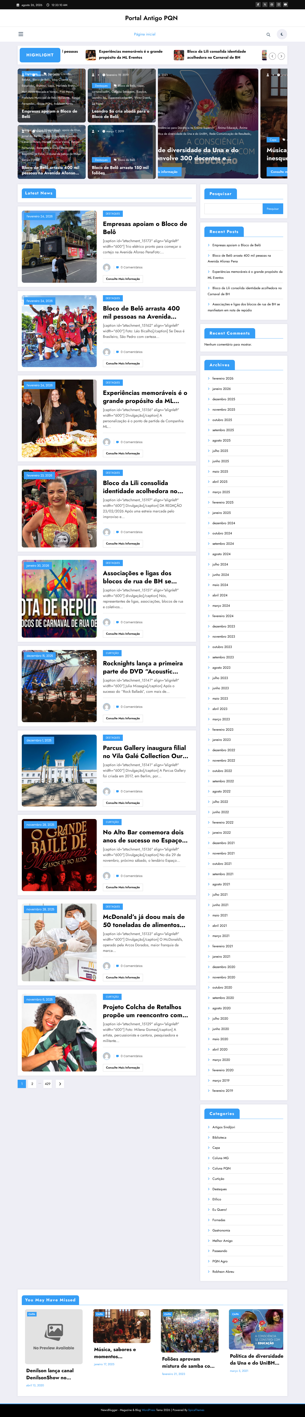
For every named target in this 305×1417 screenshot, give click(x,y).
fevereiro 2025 (222, 502)
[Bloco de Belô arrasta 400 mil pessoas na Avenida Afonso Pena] (59, 330)
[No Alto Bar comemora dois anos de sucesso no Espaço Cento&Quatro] (59, 854)
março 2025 (221, 492)
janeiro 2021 (221, 956)
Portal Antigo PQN (151, 17)
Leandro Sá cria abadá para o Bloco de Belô (120, 114)
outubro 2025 (222, 419)
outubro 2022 (222, 770)
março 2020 (221, 1059)
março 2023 (221, 719)
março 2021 (220, 935)
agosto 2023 (221, 667)
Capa (170, 140)
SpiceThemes (196, 1410)
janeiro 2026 (221, 388)
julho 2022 (220, 801)
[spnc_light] (282, 34)
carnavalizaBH (100, 92)
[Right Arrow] (281, 56)
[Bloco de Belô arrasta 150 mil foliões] (120, 151)
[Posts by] (24, 75)
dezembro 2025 (223, 399)
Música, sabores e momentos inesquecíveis (112, 1353)
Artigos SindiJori (223, 1127)
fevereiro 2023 (222, 729)
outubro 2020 (222, 987)
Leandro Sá (99, 98)
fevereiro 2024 (222, 616)
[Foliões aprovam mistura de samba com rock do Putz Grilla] (222, 123)
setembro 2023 (223, 657)
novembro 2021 (223, 853)
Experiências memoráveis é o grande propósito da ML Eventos (73, 54)
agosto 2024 (221, 554)
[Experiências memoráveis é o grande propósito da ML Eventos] (59, 418)
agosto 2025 (221, 440)
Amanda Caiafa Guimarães (201, 140)
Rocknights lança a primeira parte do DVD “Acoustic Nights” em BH (143, 667)
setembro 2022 (223, 781)
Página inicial (144, 34)
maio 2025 (220, 471)
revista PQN (44, 104)
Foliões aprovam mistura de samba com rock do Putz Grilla (221, 154)
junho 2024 (220, 574)
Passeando (219, 1250)
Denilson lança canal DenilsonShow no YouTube (46, 1374)
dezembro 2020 (223, 966)
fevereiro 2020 (223, 1070)
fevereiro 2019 (222, 1090)
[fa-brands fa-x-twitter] (264, 4)
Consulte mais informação (187, 171)
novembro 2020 (223, 977)
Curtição (112, 653)
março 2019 (220, 1080)
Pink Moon (66, 92)
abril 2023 (219, 708)
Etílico (216, 1199)
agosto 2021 (221, 884)
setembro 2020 (223, 997)
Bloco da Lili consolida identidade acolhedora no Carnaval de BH (158, 54)
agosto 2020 (221, 1008)
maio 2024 (220, 584)
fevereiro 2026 (222, 378)
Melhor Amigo (222, 1240)
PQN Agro (220, 1261)
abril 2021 (219, 925)
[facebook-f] (258, 4)
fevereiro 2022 (222, 822)
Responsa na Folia (33, 154)
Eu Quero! (219, 1209)
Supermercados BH (120, 98)
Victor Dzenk (142, 98)
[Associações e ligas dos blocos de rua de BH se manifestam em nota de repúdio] (59, 598)
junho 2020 (220, 1028)
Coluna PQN (221, 1168)
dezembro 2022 (223, 750)
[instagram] (278, 4)
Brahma (41, 86)
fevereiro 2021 (222, 946)
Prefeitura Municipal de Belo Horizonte (46, 98)
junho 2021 (220, 905)
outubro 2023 (222, 646)
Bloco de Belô (126, 86)
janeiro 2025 (221, 512)
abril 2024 (219, 595)
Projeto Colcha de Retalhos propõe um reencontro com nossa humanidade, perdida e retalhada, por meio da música (146, 1011)
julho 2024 (220, 564)
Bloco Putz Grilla (230, 140)
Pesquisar (221, 194)
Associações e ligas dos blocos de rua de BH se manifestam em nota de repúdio (250, 55)
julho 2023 (220, 678)
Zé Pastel (97, 104)
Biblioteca (219, 1137)
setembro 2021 (222, 874)
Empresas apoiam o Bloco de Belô (49, 114)
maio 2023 (220, 698)
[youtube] (285, 4)
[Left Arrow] (272, 56)
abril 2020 (220, 1049)
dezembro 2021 (223, 843)
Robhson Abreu (63, 104)
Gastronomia (221, 1230)
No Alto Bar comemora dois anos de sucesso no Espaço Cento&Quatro (143, 836)
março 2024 (221, 605)
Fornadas (218, 1220)
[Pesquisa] (268, 35)
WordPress (148, 1410)
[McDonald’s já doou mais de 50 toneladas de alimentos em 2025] (59, 942)
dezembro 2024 (223, 523)
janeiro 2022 (221, 832)
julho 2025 (220, 450)
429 (47, 1083)
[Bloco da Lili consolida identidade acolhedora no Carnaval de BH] (59, 508)
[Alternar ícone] (21, 35)
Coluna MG (220, 1158)
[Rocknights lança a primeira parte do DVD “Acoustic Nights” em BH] (59, 685)
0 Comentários (132, 267)
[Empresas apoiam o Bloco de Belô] (59, 246)
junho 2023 (220, 688)
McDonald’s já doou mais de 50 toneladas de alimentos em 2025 (144, 921)
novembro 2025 (223, 409)
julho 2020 (220, 1018)
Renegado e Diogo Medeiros (55, 148)
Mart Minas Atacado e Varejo (39, 92)
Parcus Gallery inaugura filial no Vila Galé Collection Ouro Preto (144, 752)
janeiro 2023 (221, 739)
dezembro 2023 (223, 626)
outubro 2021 (222, 863)
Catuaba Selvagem (123, 92)
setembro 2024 (223, 543)
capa (51, 86)
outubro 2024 (222, 533)
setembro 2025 (223, 430)
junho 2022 (220, 812)
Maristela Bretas (66, 86)
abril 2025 (219, 481)
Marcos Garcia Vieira (55, 142)
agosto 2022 (221, 791)
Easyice (141, 92)
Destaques (101, 86)
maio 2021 (220, 915)
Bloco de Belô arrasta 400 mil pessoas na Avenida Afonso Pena (50, 170)
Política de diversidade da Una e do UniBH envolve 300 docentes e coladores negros (254, 1359)
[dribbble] (271, 4)
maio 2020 (220, 1039)
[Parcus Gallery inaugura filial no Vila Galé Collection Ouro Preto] (59, 770)
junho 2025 (220, 461)
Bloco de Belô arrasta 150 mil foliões (120, 170)
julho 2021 (220, 894)
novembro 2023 (223, 636)
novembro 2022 (223, 760)
